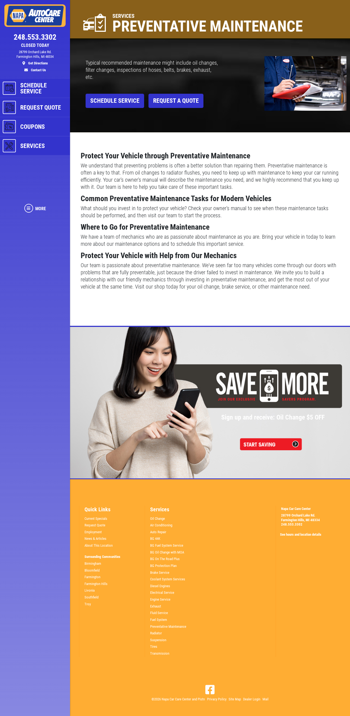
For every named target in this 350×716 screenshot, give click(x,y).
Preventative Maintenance (168, 626)
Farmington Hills (95, 584)
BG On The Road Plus (165, 559)
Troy (87, 604)
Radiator (156, 633)
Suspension (158, 640)
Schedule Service (114, 100)
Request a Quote (176, 100)
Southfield (91, 597)
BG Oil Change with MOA (167, 552)
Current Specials (95, 519)
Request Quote (94, 525)
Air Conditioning (161, 525)
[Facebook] (210, 689)
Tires (153, 646)
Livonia (89, 590)
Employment (93, 532)
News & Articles (95, 539)
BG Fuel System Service (166, 545)
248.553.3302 (291, 524)
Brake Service (159, 572)
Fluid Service (159, 613)
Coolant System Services (167, 579)
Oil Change (157, 519)
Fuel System (158, 620)
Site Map (235, 699)
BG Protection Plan (163, 566)
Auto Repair (158, 532)
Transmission (159, 653)
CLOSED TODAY (35, 45)
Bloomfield (92, 570)
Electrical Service (162, 593)
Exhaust (155, 606)
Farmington (92, 577)
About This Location (98, 545)
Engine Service (160, 599)
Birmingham (92, 563)
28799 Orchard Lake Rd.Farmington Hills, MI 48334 (300, 517)
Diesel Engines (160, 586)
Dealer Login (251, 699)
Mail (265, 699)
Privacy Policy (216, 699)
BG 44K (155, 539)
